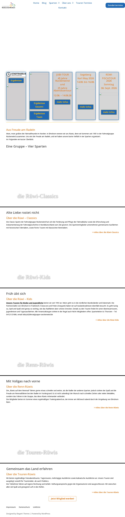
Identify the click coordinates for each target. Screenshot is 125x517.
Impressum (11, 507)
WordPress (46, 513)
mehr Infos (62, 102)
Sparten (53, 2)
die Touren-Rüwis (37, 452)
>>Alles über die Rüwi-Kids (107, 320)
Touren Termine (84, 2)
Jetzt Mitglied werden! (62, 498)
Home (36, 2)
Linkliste (36, 507)
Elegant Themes (23, 513)
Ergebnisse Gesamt (39, 105)
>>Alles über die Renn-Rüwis (106, 407)
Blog (44, 2)
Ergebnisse (16, 80)
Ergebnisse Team (39, 115)
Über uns (66, 2)
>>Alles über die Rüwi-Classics (105, 232)
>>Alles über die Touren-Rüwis (105, 492)
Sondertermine (115, 5)
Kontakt (62, 7)
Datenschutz (24, 507)
